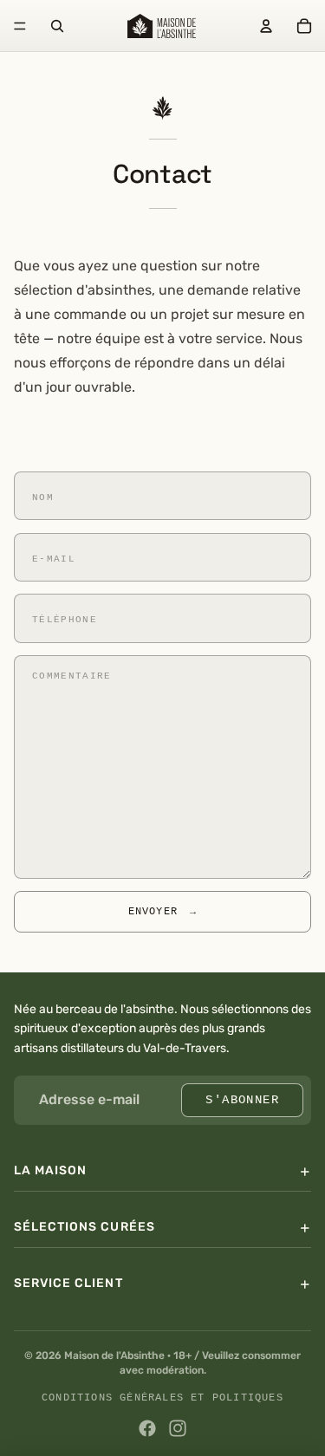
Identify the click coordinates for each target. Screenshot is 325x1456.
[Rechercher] (57, 26)
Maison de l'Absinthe (114, 1355)
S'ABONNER (242, 1099)
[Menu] (20, 26)
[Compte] (266, 26)
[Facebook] (147, 1428)
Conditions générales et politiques (162, 1398)
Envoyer (163, 912)
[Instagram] (177, 1428)
